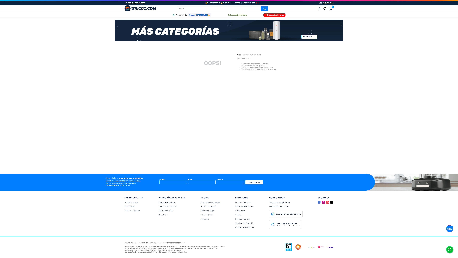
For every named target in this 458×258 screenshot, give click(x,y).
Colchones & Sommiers (237, 15)
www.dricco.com (201, 248)
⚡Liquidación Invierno (274, 15)
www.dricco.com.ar (184, 248)
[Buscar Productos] (264, 8)
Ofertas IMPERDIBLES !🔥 (199, 15)
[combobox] (222, 8)
